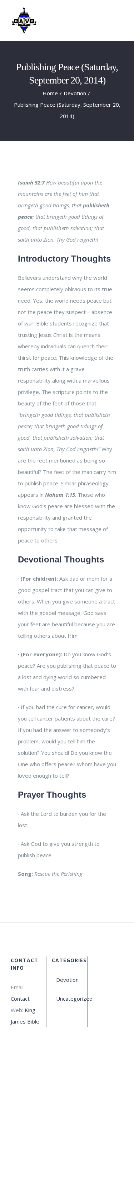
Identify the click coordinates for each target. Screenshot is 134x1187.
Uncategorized (67, 998)
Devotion (67, 979)
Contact (20, 998)
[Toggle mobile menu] (120, 17)
